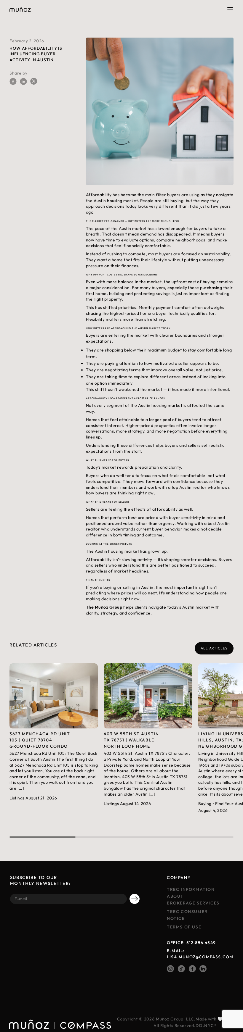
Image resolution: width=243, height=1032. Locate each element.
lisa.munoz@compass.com (200, 957)
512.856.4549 (201, 942)
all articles (214, 648)
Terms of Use (184, 927)
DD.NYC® (206, 1025)
